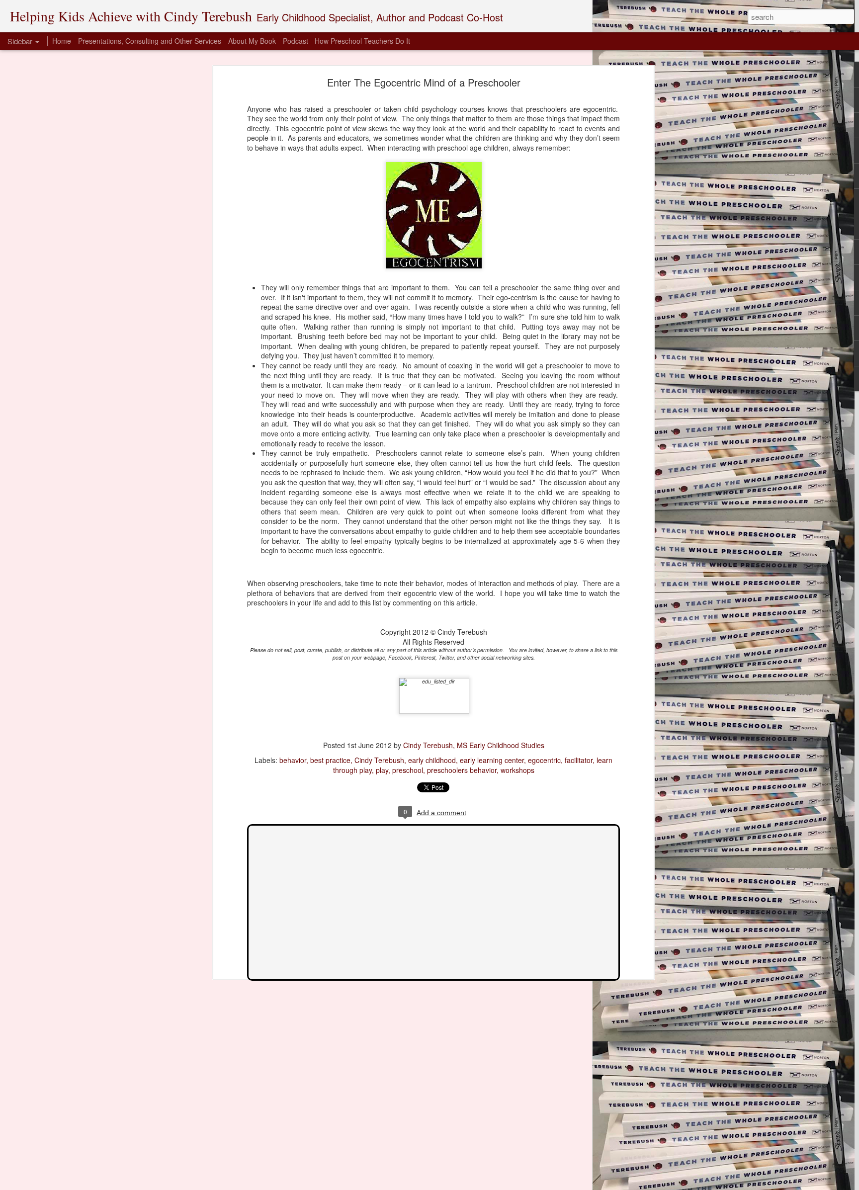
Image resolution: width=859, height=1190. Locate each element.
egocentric (544, 760)
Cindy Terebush (379, 760)
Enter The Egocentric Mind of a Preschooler (423, 82)
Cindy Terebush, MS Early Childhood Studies (473, 745)
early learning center (492, 760)
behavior (292, 760)
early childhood (432, 760)
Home (61, 41)
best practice (330, 760)
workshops (517, 770)
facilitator (579, 760)
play (382, 770)
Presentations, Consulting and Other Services (149, 41)
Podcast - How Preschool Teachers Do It (346, 41)
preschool (407, 770)
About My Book (252, 41)
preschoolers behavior (462, 770)
